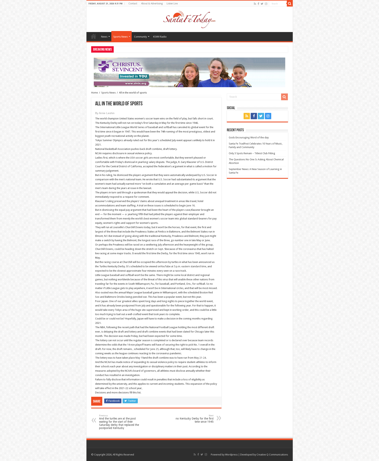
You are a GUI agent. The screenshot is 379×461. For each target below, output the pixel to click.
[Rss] (254, 3)
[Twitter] (262, 3)
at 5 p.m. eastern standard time (188, 266)
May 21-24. (200, 357)
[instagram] (266, 3)
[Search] (290, 4)
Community (140, 36)
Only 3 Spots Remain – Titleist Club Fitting (252, 153)
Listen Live (172, 3)
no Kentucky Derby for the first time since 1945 (195, 418)
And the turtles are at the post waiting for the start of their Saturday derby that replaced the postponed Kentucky (119, 422)
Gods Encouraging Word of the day (249, 137)
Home (93, 36)
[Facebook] (258, 3)
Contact (133, 3)
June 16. (190, 205)
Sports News (120, 36)
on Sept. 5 (160, 249)
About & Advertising (152, 3)
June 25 (154, 349)
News (104, 36)
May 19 (139, 357)
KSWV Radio (160, 36)
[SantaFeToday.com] (189, 18)
